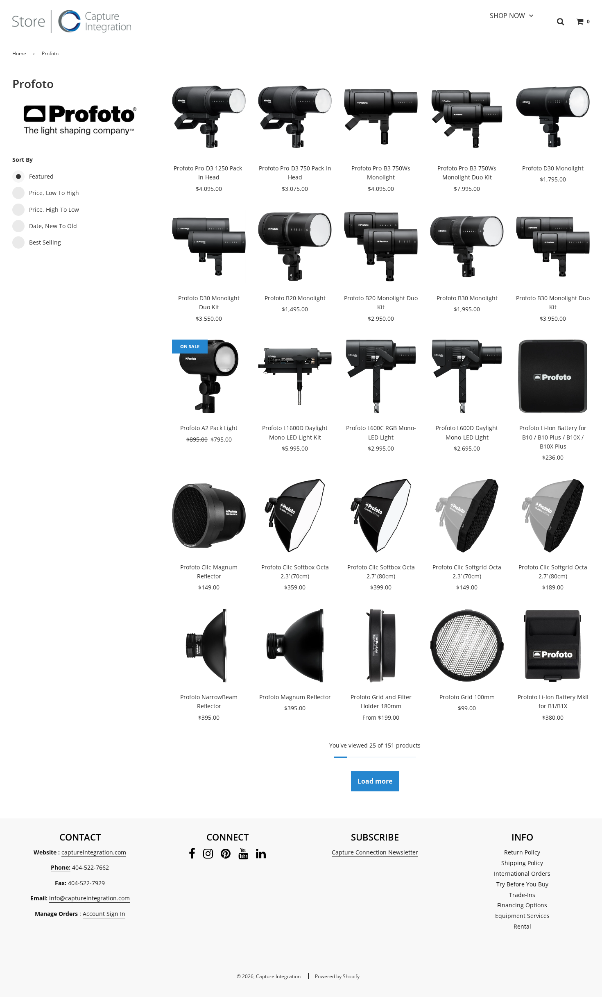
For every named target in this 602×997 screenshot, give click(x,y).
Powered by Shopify (337, 976)
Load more (375, 781)
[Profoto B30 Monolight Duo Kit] (553, 247)
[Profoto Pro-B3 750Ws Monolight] (381, 117)
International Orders (522, 873)
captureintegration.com (93, 852)
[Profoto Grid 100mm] (467, 646)
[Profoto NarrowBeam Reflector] (209, 646)
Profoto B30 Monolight (467, 298)
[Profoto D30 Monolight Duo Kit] (209, 247)
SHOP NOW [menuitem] (507, 15)
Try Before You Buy (522, 884)
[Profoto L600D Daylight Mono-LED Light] (467, 376)
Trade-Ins (522, 895)
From (380, 717)
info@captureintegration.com (89, 898)
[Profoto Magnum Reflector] (295, 646)
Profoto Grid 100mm (467, 697)
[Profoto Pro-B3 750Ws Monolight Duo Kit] (467, 117)
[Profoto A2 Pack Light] (209, 376)
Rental (522, 926)
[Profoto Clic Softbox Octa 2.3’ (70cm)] (295, 516)
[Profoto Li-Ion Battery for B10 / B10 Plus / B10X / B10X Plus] (553, 376)
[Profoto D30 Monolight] (553, 117)
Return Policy (522, 852)
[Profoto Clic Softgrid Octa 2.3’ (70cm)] (467, 516)
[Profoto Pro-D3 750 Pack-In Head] (295, 117)
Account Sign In (104, 914)
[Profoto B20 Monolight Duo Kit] (381, 247)
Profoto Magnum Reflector (295, 697)
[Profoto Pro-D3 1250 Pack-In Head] (209, 117)
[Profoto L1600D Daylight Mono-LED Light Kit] (295, 376)
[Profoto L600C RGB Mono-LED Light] (381, 376)
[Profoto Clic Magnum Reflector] (209, 516)
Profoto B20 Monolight (295, 298)
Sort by (22, 159)
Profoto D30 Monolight (553, 168)
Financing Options (522, 905)
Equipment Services (522, 916)
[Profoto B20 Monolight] (295, 247)
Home (19, 53)
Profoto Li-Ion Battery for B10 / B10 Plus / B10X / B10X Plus (552, 437)
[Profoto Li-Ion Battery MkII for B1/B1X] (553, 646)
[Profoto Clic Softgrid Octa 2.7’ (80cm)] (553, 516)
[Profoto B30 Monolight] (467, 247)
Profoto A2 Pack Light (209, 428)
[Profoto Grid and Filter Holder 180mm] (381, 646)
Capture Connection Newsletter (375, 852)
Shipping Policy (522, 863)
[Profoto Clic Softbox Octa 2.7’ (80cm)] (381, 516)
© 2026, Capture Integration (269, 976)
